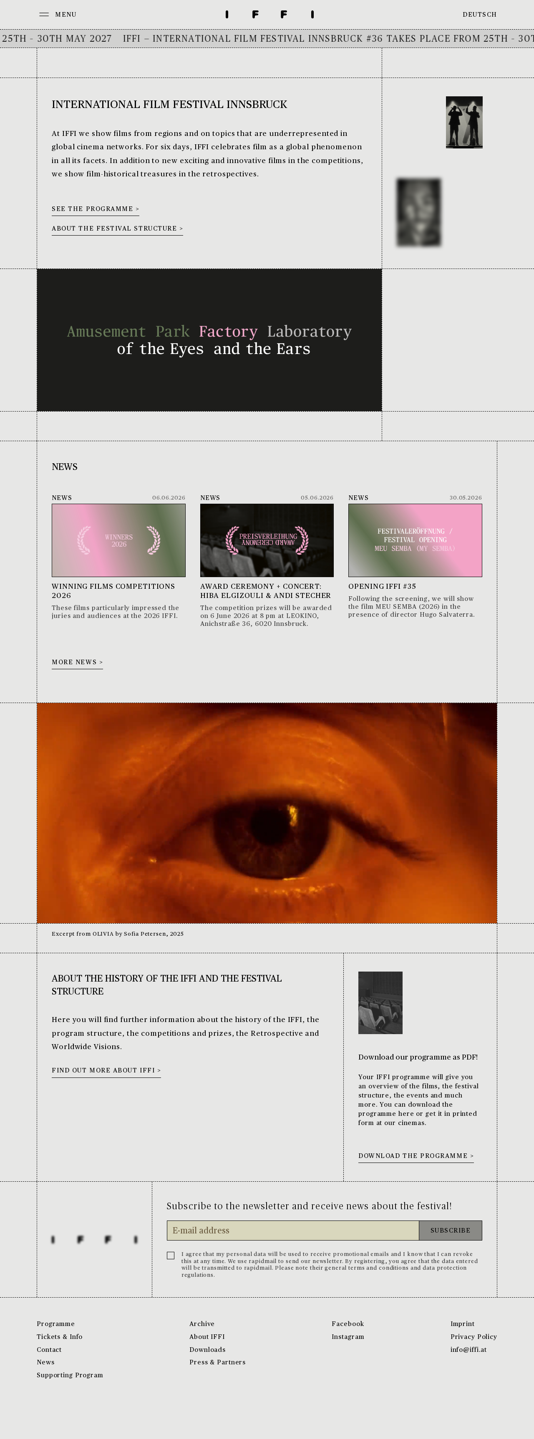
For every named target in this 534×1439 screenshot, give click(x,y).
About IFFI (207, 1337)
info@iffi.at (469, 1350)
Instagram (348, 1337)
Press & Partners (217, 1362)
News (46, 1362)
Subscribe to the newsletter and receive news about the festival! (309, 1206)
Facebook (348, 1324)
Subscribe (451, 1231)
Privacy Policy (474, 1337)
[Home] (270, 14)
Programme (56, 1324)
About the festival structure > (117, 229)
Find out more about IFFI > (106, 1070)
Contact (49, 1350)
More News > (77, 662)
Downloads (207, 1350)
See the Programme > (95, 209)
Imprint (463, 1324)
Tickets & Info (60, 1337)
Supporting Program (70, 1375)
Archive (202, 1324)
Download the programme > (416, 1156)
